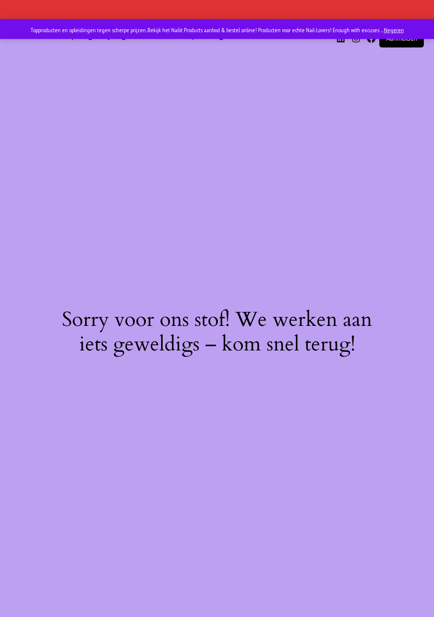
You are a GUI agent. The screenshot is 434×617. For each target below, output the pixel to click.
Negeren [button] (394, 30)
